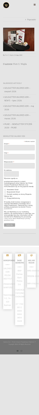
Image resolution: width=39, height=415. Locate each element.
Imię (6, 153)
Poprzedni (31, 19)
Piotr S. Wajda (9, 55)
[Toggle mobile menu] (35, 5)
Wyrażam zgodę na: (11, 178)
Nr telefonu (8, 170)
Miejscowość (9, 162)
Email (6, 144)
